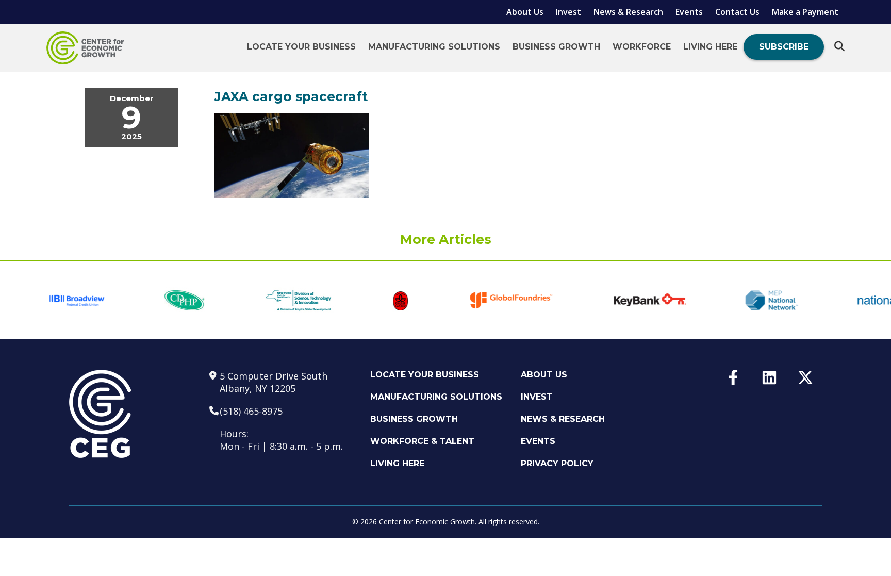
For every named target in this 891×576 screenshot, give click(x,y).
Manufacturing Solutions (434, 47)
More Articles (445, 239)
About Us (524, 12)
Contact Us (737, 12)
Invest (568, 12)
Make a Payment (805, 12)
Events (689, 12)
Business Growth (556, 47)
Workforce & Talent (422, 441)
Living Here (710, 47)
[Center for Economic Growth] (85, 47)
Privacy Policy (557, 463)
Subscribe (783, 47)
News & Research (628, 12)
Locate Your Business (301, 47)
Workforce (642, 47)
